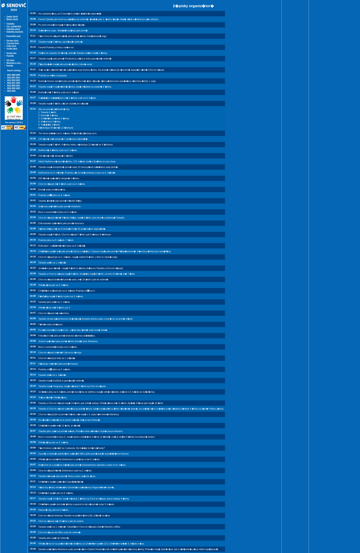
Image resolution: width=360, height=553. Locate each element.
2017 (13, 83)
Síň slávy (10, 60)
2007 (9, 75)
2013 (9, 80)
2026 (13, 91)
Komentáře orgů (13, 36)
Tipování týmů (12, 43)
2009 (18, 75)
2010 (9, 77)
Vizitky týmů (11, 48)
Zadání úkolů (12, 16)
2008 (13, 75)
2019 (9, 85)
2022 (9, 88)
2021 (18, 85)
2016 (9, 83)
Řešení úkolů (12, 19)
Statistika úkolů (13, 29)
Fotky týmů (11, 46)
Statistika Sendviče (14, 32)
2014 (13, 80)
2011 (13, 77)
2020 (13, 85)
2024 (18, 88)
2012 (18, 77)
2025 (9, 91)
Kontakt (9, 65)
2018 (18, 83)
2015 (18, 80)
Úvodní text (11, 53)
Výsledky (10, 24)
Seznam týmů (12, 40)
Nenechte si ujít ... (14, 63)
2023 (13, 88)
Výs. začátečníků (13, 26)
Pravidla (10, 56)
